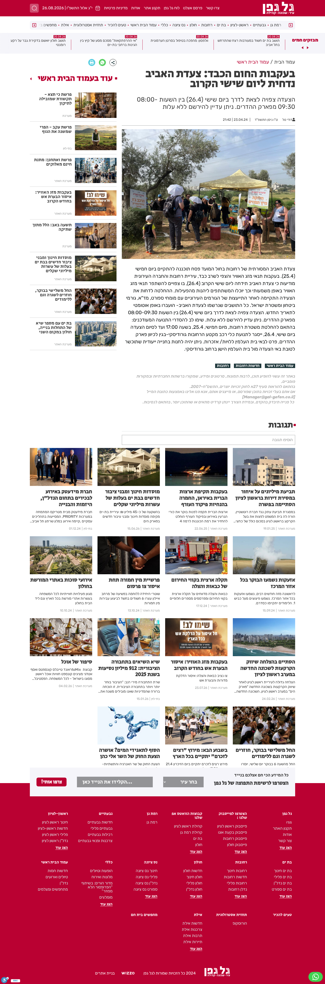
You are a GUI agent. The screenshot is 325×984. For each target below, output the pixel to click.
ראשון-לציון (239, 25)
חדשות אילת (192, 923)
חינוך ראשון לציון (55, 822)
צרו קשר (213, 8)
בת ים (221, 25)
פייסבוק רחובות (235, 838)
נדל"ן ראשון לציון (55, 840)
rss (289, 822)
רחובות (206, 25)
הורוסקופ (240, 923)
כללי (164, 25)
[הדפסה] (91, 62)
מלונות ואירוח (102, 876)
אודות (135, 8)
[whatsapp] (102, 62)
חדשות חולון (192, 870)
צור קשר (285, 840)
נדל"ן (64, 883)
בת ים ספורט (282, 889)
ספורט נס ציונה (145, 889)
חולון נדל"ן (194, 889)
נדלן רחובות (237, 889)
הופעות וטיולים (101, 870)
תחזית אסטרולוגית (88, 25)
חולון (193, 25)
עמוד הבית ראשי (143, 25)
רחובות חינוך (237, 870)
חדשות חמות (58, 870)
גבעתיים (259, 25)
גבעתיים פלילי (102, 828)
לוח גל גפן (172, 8)
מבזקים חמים (305, 40)
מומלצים (106, 897)
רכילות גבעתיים (100, 834)
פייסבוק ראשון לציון (232, 826)
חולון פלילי (194, 883)
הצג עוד (285, 848)
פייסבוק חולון (237, 844)
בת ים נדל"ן (283, 883)
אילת (65, 25)
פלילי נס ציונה (146, 876)
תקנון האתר (282, 828)
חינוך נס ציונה (146, 870)
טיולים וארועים (57, 876)
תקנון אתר (152, 8)
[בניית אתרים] (128, 973)
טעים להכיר (116, 25)
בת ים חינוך (283, 870)
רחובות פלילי (237, 883)
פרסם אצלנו (192, 8)
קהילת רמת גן (191, 832)
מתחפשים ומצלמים (53, 889)
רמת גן (275, 25)
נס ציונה (178, 25)
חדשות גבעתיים (100, 822)
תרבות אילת (192, 935)
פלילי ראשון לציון (55, 834)
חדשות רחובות (248, 366)
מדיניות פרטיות (116, 8)
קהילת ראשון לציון (188, 826)
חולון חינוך (194, 876)
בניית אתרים (105, 973)
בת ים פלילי (283, 876)
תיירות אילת (192, 941)
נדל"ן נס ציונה (146, 883)
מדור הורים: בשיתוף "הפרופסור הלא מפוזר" (97, 887)
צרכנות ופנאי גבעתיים (95, 840)
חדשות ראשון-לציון (53, 828)
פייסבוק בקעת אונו (232, 832)
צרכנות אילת (192, 929)
